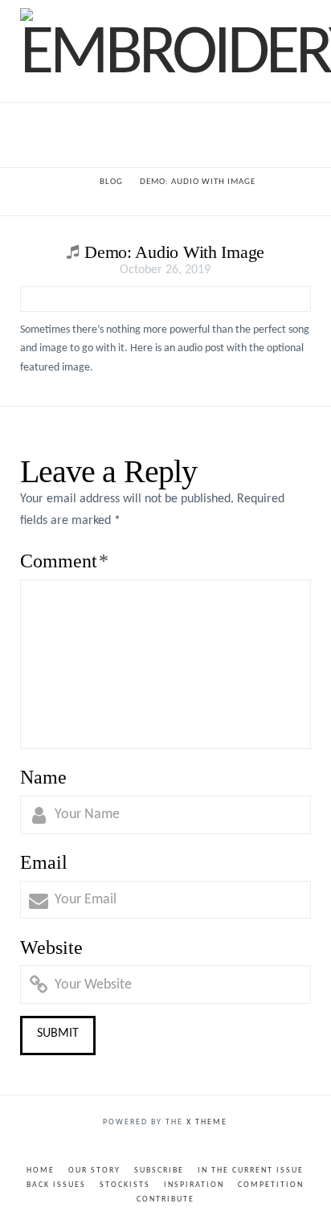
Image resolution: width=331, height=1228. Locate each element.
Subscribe (159, 1170)
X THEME (206, 1122)
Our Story (94, 1170)
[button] (165, 135)
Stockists (125, 1185)
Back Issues (56, 1185)
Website (51, 947)
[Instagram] (176, 1146)
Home (41, 1170)
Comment (64, 561)
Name (43, 777)
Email (43, 862)
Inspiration (194, 1185)
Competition (271, 1185)
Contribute (165, 1199)
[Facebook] (155, 1146)
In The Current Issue (251, 1170)
